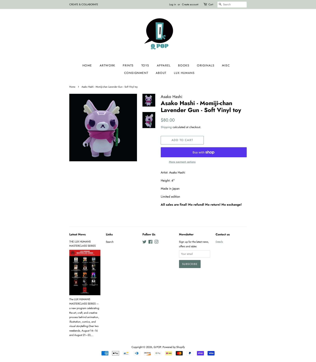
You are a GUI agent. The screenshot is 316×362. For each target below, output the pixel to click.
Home (87, 65)
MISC (226, 65)
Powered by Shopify (174, 347)
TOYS (145, 65)
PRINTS (128, 65)
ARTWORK (107, 65)
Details (219, 242)
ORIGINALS (205, 65)
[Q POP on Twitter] (144, 242)
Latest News (77, 234)
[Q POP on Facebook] (150, 242)
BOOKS (183, 65)
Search (110, 242)
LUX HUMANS (184, 73)
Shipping (166, 127)
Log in (172, 4)
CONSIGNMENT (136, 73)
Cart (210, 4)
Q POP (157, 347)
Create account (190, 4)
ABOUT (161, 73)
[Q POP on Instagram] (156, 242)
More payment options (182, 162)
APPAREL (164, 65)
